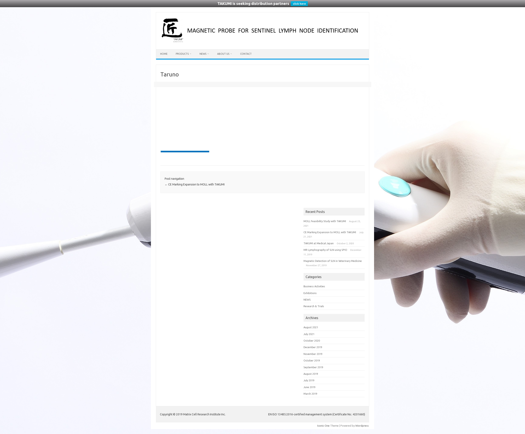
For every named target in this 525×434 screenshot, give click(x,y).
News (203, 53)
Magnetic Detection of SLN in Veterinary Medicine (333, 260)
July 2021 (309, 334)
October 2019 (312, 360)
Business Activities (314, 286)
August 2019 (311, 373)
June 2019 (309, 387)
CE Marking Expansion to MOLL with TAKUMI (195, 184)
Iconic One (323, 425)
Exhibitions (310, 293)
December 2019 (313, 347)
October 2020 (312, 340)
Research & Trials (314, 306)
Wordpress (362, 425)
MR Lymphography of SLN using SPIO (325, 249)
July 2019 (309, 380)
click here (299, 3)
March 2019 (310, 393)
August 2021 (311, 327)
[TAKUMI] (262, 42)
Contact (246, 53)
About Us (223, 53)
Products (182, 53)
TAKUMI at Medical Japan (319, 243)
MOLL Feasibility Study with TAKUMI (325, 221)
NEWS (307, 299)
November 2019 (313, 353)
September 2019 (313, 367)
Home (164, 53)
